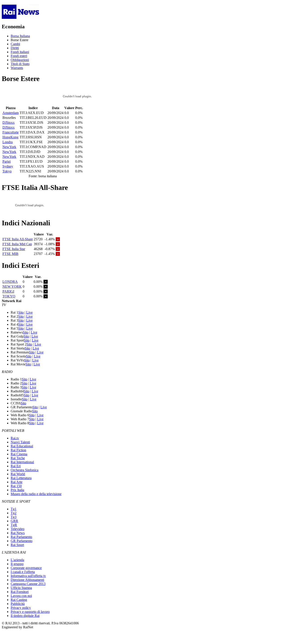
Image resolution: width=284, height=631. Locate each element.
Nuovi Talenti (20, 442)
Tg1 (13, 509)
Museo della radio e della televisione (36, 494)
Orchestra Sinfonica (24, 470)
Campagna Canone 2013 (28, 584)
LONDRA (10, 282)
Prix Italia (17, 490)
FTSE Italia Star (13, 249)
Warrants (17, 68)
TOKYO (8, 296)
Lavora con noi (21, 596)
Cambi (15, 44)
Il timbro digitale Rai (25, 615)
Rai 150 (16, 486)
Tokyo (7, 171)
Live (29, 312)
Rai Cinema (19, 454)
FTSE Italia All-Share (17, 239)
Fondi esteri (19, 56)
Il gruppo (17, 564)
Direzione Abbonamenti (27, 580)
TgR (14, 525)
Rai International (22, 462)
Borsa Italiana (20, 36)
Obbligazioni (20, 60)
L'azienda (17, 560)
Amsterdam (10, 113)
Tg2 (13, 513)
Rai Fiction (18, 450)
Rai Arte (16, 482)
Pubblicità (18, 604)
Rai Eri (16, 466)
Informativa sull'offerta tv (28, 576)
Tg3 (13, 517)
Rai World (18, 474)
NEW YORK (12, 286)
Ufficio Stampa (21, 588)
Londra (7, 142)
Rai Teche (18, 458)
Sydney (7, 166)
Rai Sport (17, 545)
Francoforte (10, 132)
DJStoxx (8, 122)
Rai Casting (19, 600)
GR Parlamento (21, 541)
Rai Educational (22, 446)
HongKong (10, 137)
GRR (14, 521)
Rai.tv (15, 438)
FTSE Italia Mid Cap (17, 244)
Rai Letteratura (21, 478)
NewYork (9, 147)
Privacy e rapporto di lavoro (30, 612)
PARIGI (8, 291)
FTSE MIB (10, 254)
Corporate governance (26, 568)
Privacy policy (21, 608)
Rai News (18, 533)
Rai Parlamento (21, 537)
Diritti (15, 48)
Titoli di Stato (20, 64)
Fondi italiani (20, 52)
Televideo (17, 529)
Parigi (6, 161)
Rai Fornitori (20, 592)
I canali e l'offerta (23, 572)
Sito (21, 312)
